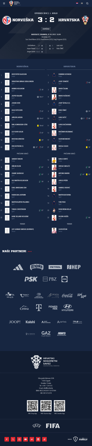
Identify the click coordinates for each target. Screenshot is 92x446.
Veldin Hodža (63, 216)
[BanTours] (77, 322)
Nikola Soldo (63, 146)
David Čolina (63, 89)
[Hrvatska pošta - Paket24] (24, 295)
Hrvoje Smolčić (64, 166)
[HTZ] (10, 295)
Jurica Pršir (63, 180)
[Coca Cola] (67, 295)
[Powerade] (53, 307)
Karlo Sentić (63, 159)
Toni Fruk (62, 202)
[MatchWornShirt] (62, 334)
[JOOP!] (14, 322)
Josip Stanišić (64, 81)
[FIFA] (53, 426)
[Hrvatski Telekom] (39, 307)
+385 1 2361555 (47, 386)
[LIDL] (64, 279)
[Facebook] (6, 439)
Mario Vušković (64, 96)
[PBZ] (49, 279)
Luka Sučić (62, 117)
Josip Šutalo (63, 103)
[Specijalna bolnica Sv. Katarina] (30, 334)
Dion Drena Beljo (65, 209)
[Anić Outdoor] (46, 322)
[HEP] (74, 267)
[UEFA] (36, 426)
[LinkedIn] (38, 439)
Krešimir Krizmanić (66, 132)
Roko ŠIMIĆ (63, 110)
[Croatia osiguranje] (39, 295)
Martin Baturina (65, 195)
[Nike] (18, 267)
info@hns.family (48, 388)
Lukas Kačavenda (65, 125)
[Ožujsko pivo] (36, 267)
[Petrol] (55, 267)
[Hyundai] (67, 307)
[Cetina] (24, 307)
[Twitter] (13, 439)
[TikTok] (44, 439)
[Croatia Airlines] (53, 295)
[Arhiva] (87, 3)
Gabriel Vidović (64, 188)
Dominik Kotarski (65, 74)
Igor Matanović (64, 139)
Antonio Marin (64, 173)
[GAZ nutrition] (46, 334)
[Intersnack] (82, 295)
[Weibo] (32, 439)
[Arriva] (62, 322)
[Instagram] (19, 439)
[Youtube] (25, 439)
